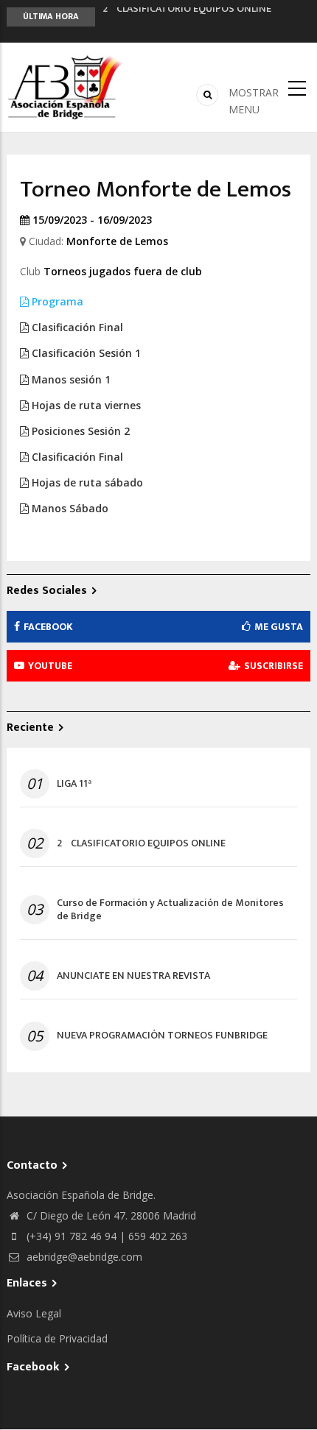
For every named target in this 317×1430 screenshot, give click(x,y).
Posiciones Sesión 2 (79, 431)
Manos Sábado (68, 508)
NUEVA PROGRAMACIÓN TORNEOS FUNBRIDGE (162, 1035)
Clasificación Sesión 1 (85, 353)
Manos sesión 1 (70, 379)
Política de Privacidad (57, 1338)
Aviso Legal (34, 1313)
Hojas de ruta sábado (86, 482)
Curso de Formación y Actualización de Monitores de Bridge (170, 909)
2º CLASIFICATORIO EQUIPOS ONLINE (141, 843)
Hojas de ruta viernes (85, 405)
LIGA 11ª (74, 783)
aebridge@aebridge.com (83, 1257)
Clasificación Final (76, 327)
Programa (56, 301)
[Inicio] (66, 86)
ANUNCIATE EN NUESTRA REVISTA (133, 976)
